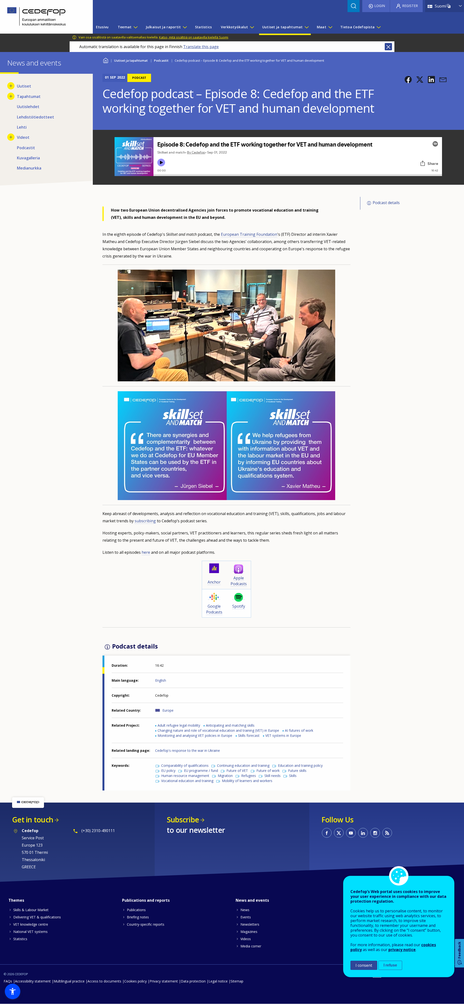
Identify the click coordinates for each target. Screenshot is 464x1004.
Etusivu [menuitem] (102, 27)
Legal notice (218, 981)
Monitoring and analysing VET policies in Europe (195, 735)
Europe (168, 710)
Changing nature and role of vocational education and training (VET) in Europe (218, 730)
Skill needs (272, 775)
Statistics (20, 939)
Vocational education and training (187, 780)
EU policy (168, 770)
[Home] (43, 17)
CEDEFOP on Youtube (351, 833)
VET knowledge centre (30, 924)
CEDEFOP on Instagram (375, 833)
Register (410, 5)
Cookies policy (135, 981)
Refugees (248, 775)
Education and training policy (300, 765)
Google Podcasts (214, 609)
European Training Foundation (249, 234)
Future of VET (237, 770)
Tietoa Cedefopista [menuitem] (357, 27)
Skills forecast (249, 735)
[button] (408, 79)
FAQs (8, 981)
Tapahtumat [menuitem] (29, 96)
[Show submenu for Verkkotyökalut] (251, 27)
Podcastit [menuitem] (26, 147)
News (244, 910)
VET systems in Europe (283, 735)
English (160, 680)
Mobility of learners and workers (247, 780)
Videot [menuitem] (23, 137)
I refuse (390, 965)
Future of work (268, 770)
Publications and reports (146, 900)
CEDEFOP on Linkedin (363, 833)
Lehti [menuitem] (22, 127)
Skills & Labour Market (31, 910)
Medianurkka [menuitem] (29, 168)
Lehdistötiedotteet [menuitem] (35, 117)
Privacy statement (164, 981)
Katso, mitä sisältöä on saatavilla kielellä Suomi (193, 37)
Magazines (248, 931)
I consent (363, 965)
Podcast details (386, 203)
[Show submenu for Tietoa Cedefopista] (378, 27)
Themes (16, 900)
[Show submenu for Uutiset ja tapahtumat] (306, 27)
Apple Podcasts (239, 580)
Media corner (250, 946)
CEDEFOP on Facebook (327, 833)
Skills (293, 775)
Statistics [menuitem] (203, 27)
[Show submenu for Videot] (10, 137)
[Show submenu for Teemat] (135, 27)
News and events (252, 900)
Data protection (193, 981)
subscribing (145, 521)
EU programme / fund (201, 770)
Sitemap (237, 981)
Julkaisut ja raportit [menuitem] (163, 27)
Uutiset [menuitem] (24, 86)
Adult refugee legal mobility (179, 725)
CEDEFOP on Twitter (339, 833)
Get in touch (32, 820)
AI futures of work (299, 730)
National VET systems (30, 931)
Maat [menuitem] (321, 27)
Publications (136, 910)
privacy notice (402, 949)
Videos (245, 939)
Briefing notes (138, 917)
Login (379, 5)
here (146, 552)
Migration (225, 775)
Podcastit (161, 60)
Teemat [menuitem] (125, 27)
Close (388, 46)
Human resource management (185, 775)
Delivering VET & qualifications (37, 917)
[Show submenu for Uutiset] (10, 85)
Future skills (297, 770)
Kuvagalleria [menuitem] (28, 158)
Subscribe (183, 820)
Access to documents (104, 981)
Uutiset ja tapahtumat (131, 60)
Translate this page (201, 46)
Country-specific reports (145, 924)
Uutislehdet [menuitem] (28, 106)
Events (245, 917)
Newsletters (249, 924)
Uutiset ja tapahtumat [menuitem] (282, 27)
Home (105, 60)
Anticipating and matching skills (230, 725)
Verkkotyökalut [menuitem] (234, 27)
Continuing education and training (243, 765)
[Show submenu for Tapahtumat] (10, 96)
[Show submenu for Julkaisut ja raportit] (184, 27)
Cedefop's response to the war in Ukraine (187, 750)
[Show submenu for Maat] (330, 27)
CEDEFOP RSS (387, 833)
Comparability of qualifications (185, 765)
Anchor (214, 582)
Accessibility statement (33, 981)
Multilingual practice (69, 981)
